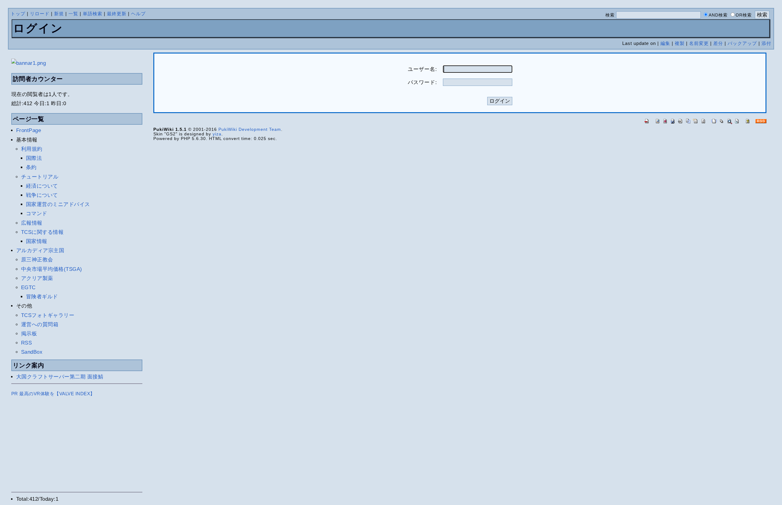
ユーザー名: (422, 69)
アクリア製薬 (37, 278)
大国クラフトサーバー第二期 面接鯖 (60, 377)
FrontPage (28, 130)
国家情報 (36, 241)
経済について (42, 186)
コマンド (36, 213)
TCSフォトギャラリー (48, 315)
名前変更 (699, 43)
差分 (718, 43)
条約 (31, 167)
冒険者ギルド (42, 297)
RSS (26, 343)
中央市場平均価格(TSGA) (51, 269)
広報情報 (31, 223)
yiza (217, 134)
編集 (665, 43)
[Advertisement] (77, 446)
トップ (18, 13)
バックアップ (742, 43)
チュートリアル (40, 177)
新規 (59, 13)
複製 (680, 43)
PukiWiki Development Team (249, 129)
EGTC (28, 287)
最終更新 (116, 13)
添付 (766, 43)
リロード (39, 13)
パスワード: (422, 82)
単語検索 (92, 13)
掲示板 (29, 334)
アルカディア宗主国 (40, 250)
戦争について (42, 195)
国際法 (34, 158)
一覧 (73, 13)
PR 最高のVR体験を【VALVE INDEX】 (53, 393)
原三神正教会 (37, 260)
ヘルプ (138, 13)
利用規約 (31, 149)
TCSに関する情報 (42, 232)
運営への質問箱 (40, 324)
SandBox (32, 352)
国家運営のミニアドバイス (58, 204)
